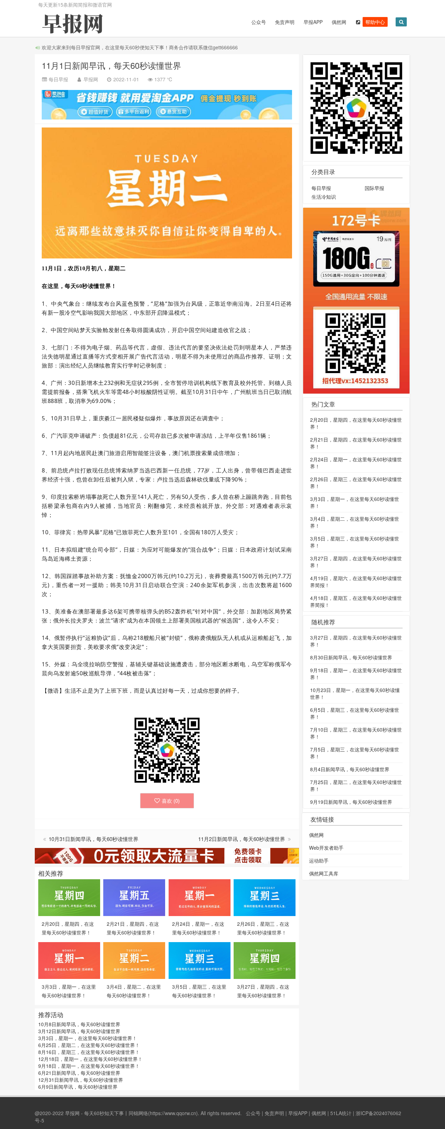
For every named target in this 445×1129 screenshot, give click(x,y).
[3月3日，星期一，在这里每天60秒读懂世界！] (69, 959)
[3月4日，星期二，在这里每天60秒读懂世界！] (134, 959)
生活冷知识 (324, 196)
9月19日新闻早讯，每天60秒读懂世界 (351, 801)
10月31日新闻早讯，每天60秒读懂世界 (93, 838)
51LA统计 (340, 1113)
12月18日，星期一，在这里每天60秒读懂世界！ (90, 1058)
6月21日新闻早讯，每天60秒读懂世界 (79, 1072)
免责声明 (284, 21)
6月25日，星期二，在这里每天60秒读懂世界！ (89, 1044)
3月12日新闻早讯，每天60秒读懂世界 (79, 1031)
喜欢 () (171, 800)
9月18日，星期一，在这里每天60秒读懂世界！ (89, 1065)
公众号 (258, 21)
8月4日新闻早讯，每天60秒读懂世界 (349, 769)
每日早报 (321, 187)
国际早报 (374, 187)
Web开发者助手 (326, 847)
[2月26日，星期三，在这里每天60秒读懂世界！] (265, 896)
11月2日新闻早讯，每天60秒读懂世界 (242, 838)
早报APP (313, 21)
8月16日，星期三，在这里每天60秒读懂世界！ (89, 1051)
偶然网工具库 (323, 873)
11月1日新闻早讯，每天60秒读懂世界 (111, 65)
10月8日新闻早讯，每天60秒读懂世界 (79, 1024)
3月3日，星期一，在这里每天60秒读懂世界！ (87, 1038)
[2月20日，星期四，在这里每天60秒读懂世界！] (69, 896)
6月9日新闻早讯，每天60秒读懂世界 (78, 1086)
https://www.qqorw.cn (173, 1113)
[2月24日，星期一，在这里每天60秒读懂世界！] (199, 896)
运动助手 (319, 860)
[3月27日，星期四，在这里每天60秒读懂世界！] (265, 959)
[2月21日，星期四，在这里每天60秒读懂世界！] (134, 896)
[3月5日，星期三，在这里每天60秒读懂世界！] (199, 959)
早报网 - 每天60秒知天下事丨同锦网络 (106, 1113)
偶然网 (339, 21)
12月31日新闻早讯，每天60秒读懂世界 (80, 1079)
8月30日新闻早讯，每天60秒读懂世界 (351, 657)
